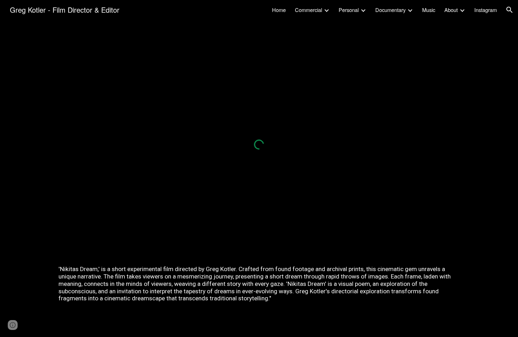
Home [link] (279, 9)
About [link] (451, 9)
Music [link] (428, 9)
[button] (509, 9)
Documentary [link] (390, 9)
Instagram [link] (485, 9)
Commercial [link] (308, 9)
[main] (259, 284)
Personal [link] (349, 9)
